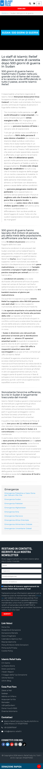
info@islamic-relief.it (13, 731)
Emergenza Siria (11, 512)
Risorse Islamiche (9, 642)
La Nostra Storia (8, 666)
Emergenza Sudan (12, 499)
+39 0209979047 (10, 727)
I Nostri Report (8, 672)
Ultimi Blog (6, 681)
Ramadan (6, 702)
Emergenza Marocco (13, 516)
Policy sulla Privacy (9, 648)
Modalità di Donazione (11, 630)
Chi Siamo (6, 663)
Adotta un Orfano (9, 696)
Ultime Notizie (8, 678)
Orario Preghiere (9, 636)
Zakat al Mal (7, 690)
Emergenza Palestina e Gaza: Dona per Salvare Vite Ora (19, 494)
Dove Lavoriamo (8, 669)
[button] (34, 3)
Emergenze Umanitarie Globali (18, 528)
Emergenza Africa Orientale (16, 520)
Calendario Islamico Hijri (12, 639)
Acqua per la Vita (9, 699)
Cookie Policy (7, 651)
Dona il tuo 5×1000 (9, 708)
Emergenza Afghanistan (15, 508)
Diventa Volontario (9, 711)
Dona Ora (21, 9)
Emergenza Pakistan (13, 503)
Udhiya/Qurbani (8, 705)
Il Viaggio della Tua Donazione (14, 675)
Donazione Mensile (10, 633)
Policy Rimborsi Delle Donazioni (15, 645)
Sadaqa (5, 693)
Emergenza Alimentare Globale (18, 524)
